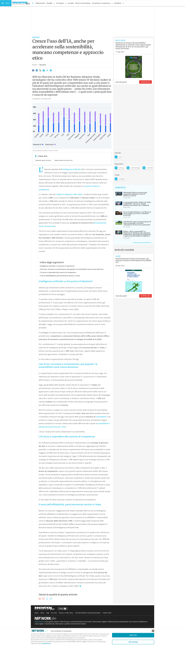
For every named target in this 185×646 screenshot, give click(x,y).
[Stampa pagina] (50, 70)
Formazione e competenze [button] (101, 3)
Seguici (61, 608)
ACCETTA (133, 635)
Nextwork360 (39, 622)
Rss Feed (54, 613)
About (36, 613)
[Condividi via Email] (43, 70)
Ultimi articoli (40, 3)
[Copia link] (47, 70)
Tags (47, 613)
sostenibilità (101, 417)
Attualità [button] (49, 3)
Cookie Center (107, 613)
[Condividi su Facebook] (33, 70)
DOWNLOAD (145, 82)
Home (34, 65)
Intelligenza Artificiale (71, 169)
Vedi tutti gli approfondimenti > (142, 242)
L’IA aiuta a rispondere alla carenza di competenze (58, 272)
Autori (42, 613)
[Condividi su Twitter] (40, 70)
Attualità (42, 65)
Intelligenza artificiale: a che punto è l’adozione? (57, 266)
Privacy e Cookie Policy (66, 613)
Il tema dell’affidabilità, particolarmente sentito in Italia (60, 276)
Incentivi (71, 3)
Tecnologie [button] (60, 3)
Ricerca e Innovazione (82, 3)
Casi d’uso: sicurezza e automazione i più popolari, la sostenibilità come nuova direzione (72, 269)
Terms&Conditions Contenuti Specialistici (88, 613)
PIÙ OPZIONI (133, 642)
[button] (6, 3)
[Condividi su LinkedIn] (36, 70)
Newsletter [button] (118, 3)
